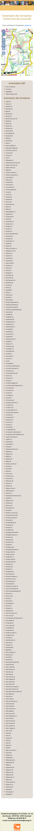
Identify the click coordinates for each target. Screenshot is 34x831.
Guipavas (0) (9, 260)
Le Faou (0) (9, 393)
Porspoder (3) (9, 623)
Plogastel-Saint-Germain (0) (13, 495)
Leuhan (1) (9, 380)
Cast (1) (8, 158)
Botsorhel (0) (9, 131)
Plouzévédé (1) (10, 603)
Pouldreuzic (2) (10, 630)
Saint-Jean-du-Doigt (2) (12, 686)
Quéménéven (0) (10, 640)
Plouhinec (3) (9, 566)
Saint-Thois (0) (10, 718)
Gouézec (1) (9, 226)
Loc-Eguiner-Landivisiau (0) (13, 432)
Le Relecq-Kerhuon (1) (12, 402)
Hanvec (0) (9, 268)
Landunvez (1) (10, 334)
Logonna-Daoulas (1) (11, 437)
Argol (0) (8, 101)
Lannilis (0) (9, 353)
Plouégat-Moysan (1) (11, 535)
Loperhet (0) (9, 442)
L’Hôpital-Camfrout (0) (12, 449)
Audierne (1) (9, 106)
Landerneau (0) (10, 319)
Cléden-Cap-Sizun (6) (11, 165)
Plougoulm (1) (10, 557)
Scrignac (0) (9, 738)
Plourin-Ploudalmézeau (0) (13, 591)
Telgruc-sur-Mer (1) (11, 750)
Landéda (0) (9, 314)
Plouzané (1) (9, 601)
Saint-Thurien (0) (10, 723)
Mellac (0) (8, 456)
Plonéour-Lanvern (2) (12, 513)
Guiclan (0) (9, 243)
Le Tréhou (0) (9, 405)
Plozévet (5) (9, 608)
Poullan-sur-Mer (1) (11, 633)
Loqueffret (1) (9, 444)
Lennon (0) (9, 376)
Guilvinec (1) (9, 253)
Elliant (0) (8, 209)
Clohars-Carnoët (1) (11, 172)
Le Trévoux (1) (10, 407)
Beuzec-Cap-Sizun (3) (11, 118)
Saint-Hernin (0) (10, 684)
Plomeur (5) (9, 505)
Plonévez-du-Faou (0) (12, 515)
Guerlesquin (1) (10, 241)
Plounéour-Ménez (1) (11, 576)
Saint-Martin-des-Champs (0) (14, 691)
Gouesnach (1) (10, 221)
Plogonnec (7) (9, 500)
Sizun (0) (8, 743)
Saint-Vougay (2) (10, 728)
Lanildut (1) (9, 341)
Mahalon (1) (9, 451)
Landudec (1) (9, 331)
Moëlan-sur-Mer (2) (11, 464)
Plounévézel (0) (10, 584)
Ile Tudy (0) (9, 285)
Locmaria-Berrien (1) (11, 410)
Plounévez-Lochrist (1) (12, 586)
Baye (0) (8, 111)
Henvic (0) (8, 270)
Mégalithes (9, 91)
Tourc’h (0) (8, 753)
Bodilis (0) (8, 121)
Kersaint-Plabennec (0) (12, 302)
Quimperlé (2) (9, 647)
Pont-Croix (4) (9, 615)
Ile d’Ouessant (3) (10, 280)
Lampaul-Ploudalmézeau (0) (13, 309)
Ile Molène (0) (9, 282)
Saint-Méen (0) (10, 694)
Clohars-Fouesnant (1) (12, 175)
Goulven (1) (9, 231)
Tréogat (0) (9, 789)
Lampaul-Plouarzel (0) (12, 307)
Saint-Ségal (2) (10, 711)
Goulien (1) (9, 229)
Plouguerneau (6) (10, 562)
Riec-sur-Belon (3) (10, 652)
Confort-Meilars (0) (11, 189)
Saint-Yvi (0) (9, 730)
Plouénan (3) (9, 537)
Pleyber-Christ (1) (10, 488)
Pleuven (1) (9, 483)
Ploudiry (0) (9, 527)
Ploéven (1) (9, 493)
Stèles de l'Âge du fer (11, 94)
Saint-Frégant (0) (10, 679)
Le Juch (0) (8, 398)
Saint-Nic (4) (9, 696)
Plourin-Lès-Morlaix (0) (12, 588)
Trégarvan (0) (9, 770)
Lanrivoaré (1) (9, 356)
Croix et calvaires (10, 87)
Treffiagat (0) (9, 757)
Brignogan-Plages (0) (11, 148)
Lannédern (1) (10, 349)
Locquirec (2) (9, 420)
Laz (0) (7, 361)
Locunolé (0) (9, 427)
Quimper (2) (9, 645)
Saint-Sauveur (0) (10, 708)
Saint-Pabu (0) (10, 699)
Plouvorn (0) (9, 596)
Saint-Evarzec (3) (10, 677)
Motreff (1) (9, 469)
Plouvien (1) (9, 593)
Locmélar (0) (9, 415)
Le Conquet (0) (10, 388)
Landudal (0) (9, 329)
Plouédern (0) (9, 530)
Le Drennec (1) (10, 390)
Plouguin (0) (9, 564)
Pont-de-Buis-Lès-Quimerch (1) (14, 618)
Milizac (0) (8, 461)
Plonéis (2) (8, 510)
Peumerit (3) (9, 478)
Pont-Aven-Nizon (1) (11, 613)
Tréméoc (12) (9, 784)
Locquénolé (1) (10, 417)
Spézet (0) (8, 745)
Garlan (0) (8, 219)
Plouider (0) (9, 569)
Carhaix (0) (9, 155)
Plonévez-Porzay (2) (11, 518)
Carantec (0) (9, 153)
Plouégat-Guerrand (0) (12, 532)
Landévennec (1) (10, 322)
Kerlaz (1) (8, 292)
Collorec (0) (9, 180)
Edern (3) (8, 207)
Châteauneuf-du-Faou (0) (13, 163)
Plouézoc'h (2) (10, 542)
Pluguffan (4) (9, 611)
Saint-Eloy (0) (9, 674)
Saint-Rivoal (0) (10, 706)
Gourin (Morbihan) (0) (12, 234)
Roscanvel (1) (9, 655)
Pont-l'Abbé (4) (10, 620)
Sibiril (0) (8, 740)
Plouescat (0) (9, 540)
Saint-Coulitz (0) (10, 667)
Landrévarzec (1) (10, 327)
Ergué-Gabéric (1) (10, 212)
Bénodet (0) (9, 114)
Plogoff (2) (9, 498)
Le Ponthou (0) (10, 400)
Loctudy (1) (9, 424)
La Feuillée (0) (9, 363)
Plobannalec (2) (10, 491)
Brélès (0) (8, 138)
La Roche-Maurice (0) (11, 373)
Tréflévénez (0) (10, 762)
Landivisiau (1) (10, 324)
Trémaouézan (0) (10, 782)
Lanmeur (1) (9, 344)
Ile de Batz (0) (9, 275)
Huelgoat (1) (9, 273)
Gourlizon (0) (9, 236)
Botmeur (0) (9, 128)
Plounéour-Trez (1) (11, 579)
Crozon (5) (8, 194)
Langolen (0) (9, 336)
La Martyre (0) (10, 371)
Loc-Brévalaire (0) (10, 429)
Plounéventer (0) (10, 581)
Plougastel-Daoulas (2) (12, 549)
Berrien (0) (8, 116)
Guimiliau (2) (9, 258)
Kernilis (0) (8, 297)
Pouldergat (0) (10, 628)
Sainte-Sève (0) (10, 664)
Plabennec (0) (9, 481)
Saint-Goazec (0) (10, 682)
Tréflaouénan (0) (10, 760)
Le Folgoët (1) (9, 395)
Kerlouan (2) (9, 295)
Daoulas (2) (9, 197)
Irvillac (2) (8, 287)
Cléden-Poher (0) (10, 167)
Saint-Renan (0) (10, 704)
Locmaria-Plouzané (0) (12, 412)
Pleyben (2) (9, 486)
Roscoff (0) (9, 657)
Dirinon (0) (9, 202)
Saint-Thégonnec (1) (11, 716)
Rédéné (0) (9, 650)
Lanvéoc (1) (9, 358)
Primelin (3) (9, 637)
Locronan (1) (9, 422)
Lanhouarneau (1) (11, 339)
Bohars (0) (8, 123)
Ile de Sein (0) (9, 278)
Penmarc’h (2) (9, 476)
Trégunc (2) (9, 779)
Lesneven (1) (9, 378)
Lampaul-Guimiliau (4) (12, 305)
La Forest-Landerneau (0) (13, 366)
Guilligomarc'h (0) (10, 251)
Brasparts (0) (9, 136)
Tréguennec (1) (10, 777)
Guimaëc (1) (9, 256)
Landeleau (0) (9, 317)
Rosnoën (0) (9, 659)
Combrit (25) (9, 182)
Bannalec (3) (9, 109)
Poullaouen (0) (10, 635)
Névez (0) (8, 471)
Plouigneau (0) (10, 571)
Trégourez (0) (9, 775)
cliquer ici (27, 25)
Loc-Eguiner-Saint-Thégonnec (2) (15, 434)
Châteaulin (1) (9, 160)
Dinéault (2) (9, 199)
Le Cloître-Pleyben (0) (12, 383)
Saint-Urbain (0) (10, 726)
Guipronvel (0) (10, 263)
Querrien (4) (9, 642)
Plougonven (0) (10, 554)
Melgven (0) (9, 454)
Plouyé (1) (8, 598)
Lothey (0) (8, 447)
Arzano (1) (8, 104)
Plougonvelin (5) (10, 552)
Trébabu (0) (9, 755)
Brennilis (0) (9, 141)
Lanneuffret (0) (10, 351)
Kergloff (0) (9, 290)
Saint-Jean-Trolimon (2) (12, 689)
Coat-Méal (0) (9, 177)
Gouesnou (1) (9, 224)
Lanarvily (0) (9, 312)
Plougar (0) (9, 544)
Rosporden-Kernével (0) (12, 662)
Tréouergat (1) (10, 792)
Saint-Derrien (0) (10, 669)
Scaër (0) (8, 735)
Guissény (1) (9, 265)
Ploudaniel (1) (9, 525)
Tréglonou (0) (9, 772)
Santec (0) (8, 733)
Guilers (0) (8, 246)
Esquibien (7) (9, 214)
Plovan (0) (8, 606)
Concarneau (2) (10, 187)
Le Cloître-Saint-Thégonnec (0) (14, 385)
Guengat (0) (9, 238)
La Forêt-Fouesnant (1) (12, 368)
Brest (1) (8, 143)
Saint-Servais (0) (10, 713)
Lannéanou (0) (10, 346)
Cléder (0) (8, 170)
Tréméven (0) (9, 787)
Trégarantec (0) (10, 767)
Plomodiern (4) (10, 508)
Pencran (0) (9, 473)
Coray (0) (8, 192)
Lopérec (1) (9, 439)
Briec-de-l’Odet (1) (11, 145)
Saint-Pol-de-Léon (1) (11, 701)
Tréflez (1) (8, 765)
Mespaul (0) (9, 459)
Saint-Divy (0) (9, 672)
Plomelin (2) (9, 503)
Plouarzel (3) (9, 520)
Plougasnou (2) (10, 547)
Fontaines (8, 89)
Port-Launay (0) (10, 625)
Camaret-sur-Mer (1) (11, 150)
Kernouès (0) (9, 300)
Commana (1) (9, 185)
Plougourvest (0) (10, 559)
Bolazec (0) (9, 126)
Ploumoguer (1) (10, 574)
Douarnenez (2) (10, 204)
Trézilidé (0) (9, 794)
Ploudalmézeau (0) (11, 522)
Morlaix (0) (9, 466)
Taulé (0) (8, 748)
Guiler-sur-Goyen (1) (11, 248)
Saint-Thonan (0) (10, 721)
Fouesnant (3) (9, 216)
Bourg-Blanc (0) (10, 133)
